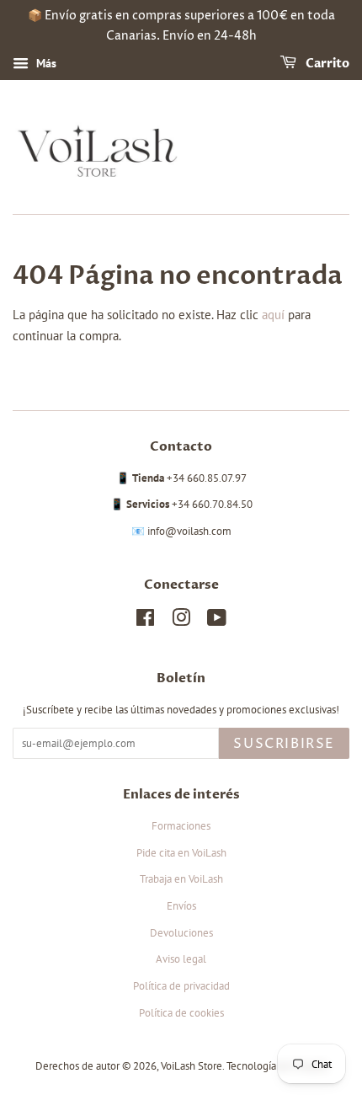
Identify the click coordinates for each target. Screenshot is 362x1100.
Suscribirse (284, 743)
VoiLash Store (191, 1066)
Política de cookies (181, 1013)
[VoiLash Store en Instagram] (181, 621)
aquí (273, 315)
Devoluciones (181, 933)
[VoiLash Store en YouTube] (216, 621)
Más (44, 63)
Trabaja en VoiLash (181, 879)
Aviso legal (181, 959)
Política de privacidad (181, 986)
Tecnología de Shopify (276, 1066)
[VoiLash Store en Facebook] (145, 621)
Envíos (181, 906)
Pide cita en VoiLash (181, 853)
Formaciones (181, 826)
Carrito (326, 64)
